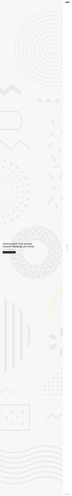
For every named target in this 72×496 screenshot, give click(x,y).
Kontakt (67, 251)
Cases (67, 246)
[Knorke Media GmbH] (67, 2)
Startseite (67, 244)
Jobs (67, 250)
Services (67, 245)
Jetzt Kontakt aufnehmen (9, 252)
